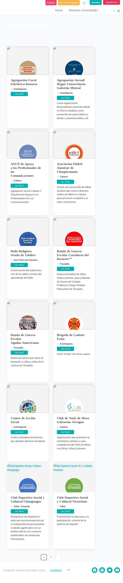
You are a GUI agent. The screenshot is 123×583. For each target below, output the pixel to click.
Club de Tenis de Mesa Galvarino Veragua (73, 420)
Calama (17, 180)
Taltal (16, 506)
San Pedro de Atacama (25, 260)
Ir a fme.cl (55, 570)
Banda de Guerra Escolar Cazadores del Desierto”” (73, 255)
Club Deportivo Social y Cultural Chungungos (27, 499)
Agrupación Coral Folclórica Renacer (24, 82)
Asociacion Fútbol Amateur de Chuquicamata (69, 168)
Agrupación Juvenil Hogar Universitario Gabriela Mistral (71, 84)
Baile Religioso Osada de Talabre (23, 253)
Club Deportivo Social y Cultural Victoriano (72, 499)
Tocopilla (64, 264)
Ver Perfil (19, 94)
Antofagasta (20, 89)
